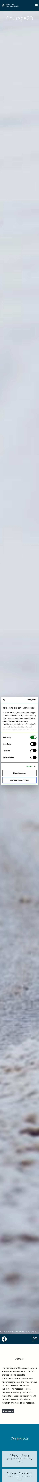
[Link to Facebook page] (4, 1340)
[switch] (33, 744)
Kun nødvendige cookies (19, 780)
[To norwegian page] (34, 1338)
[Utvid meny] (36, 5)
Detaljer (29, 766)
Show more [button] (8, 1411)
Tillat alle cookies (19, 773)
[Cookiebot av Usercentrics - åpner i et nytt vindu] (28, 700)
